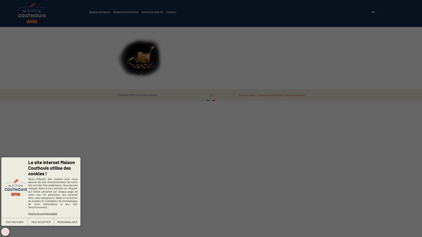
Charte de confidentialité (42, 213)
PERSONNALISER (67, 222)
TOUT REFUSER (14, 222)
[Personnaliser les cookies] (5, 232)
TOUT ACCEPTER (41, 222)
